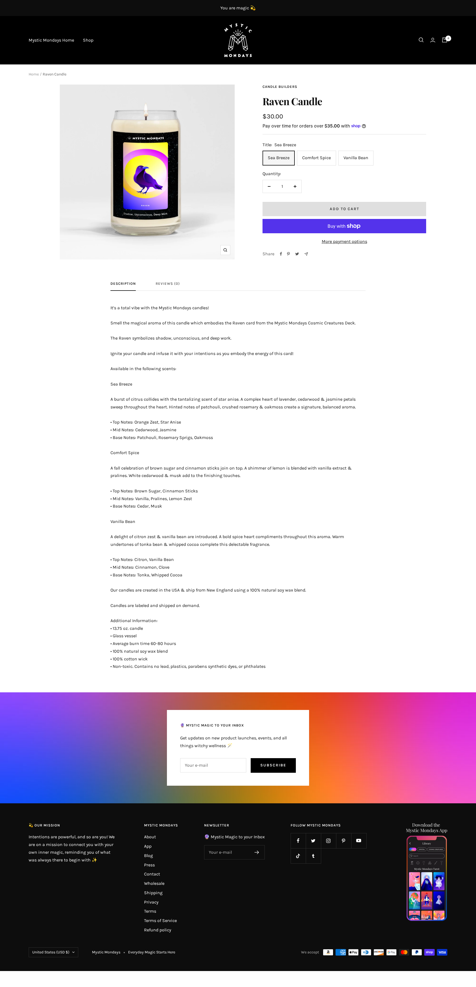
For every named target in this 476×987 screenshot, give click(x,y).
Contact (152, 874)
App (148, 846)
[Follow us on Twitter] (313, 840)
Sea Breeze (279, 157)
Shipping (153, 892)
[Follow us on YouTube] (358, 840)
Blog (148, 855)
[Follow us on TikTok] (298, 855)
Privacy (151, 902)
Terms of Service (160, 920)
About (150, 836)
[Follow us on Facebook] (298, 840)
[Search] (421, 39)
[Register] (257, 852)
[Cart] (444, 39)
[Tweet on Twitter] (297, 254)
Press (149, 864)
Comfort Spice (316, 157)
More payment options (344, 241)
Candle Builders (280, 87)
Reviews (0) (168, 283)
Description (123, 283)
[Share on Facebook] (281, 254)
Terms (150, 911)
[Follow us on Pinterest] (343, 840)
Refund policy (157, 929)
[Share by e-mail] (306, 254)
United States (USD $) (50, 952)
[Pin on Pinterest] (288, 254)
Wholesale (154, 883)
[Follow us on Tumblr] (313, 855)
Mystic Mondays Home (51, 40)
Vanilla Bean (356, 157)
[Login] (432, 40)
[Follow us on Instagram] (328, 840)
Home (34, 74)
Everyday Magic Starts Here (151, 952)
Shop (88, 40)
